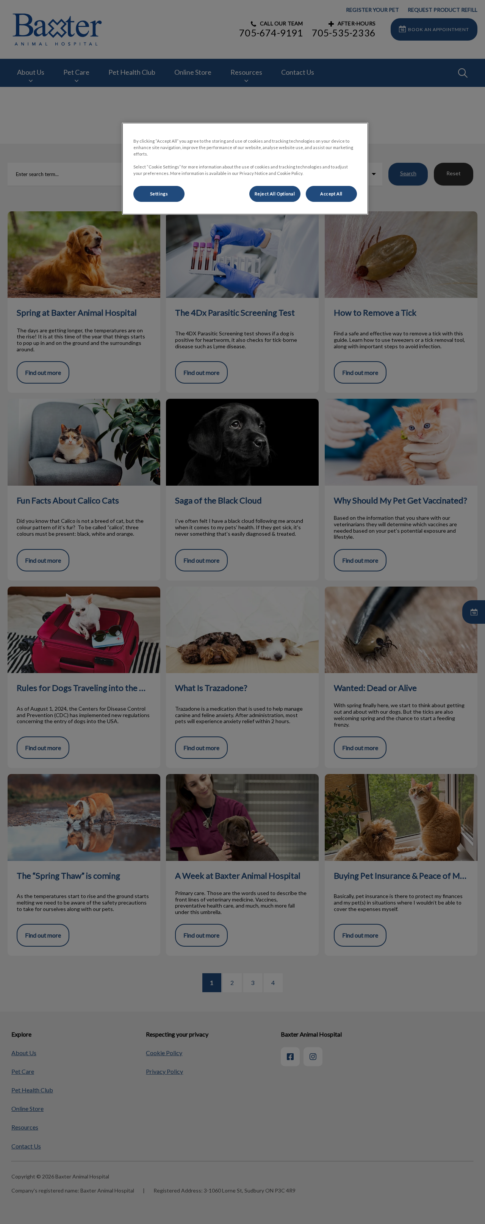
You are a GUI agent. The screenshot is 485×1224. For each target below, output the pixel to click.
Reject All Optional (275, 193)
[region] (245, 169)
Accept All (331, 193)
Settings (159, 193)
